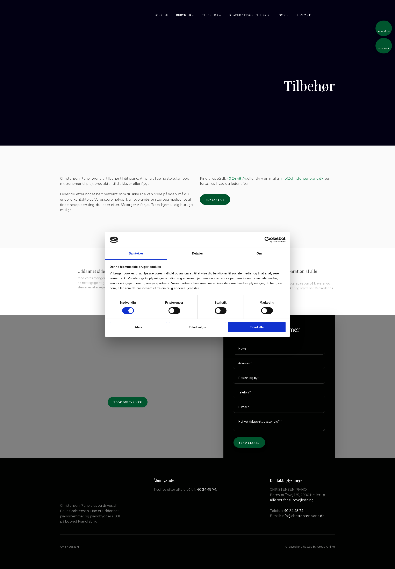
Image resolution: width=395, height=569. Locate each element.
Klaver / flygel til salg (250, 15)
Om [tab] (259, 253)
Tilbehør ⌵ (211, 15)
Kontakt (304, 15)
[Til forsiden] (79, 14)
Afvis (138, 327)
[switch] (174, 310)
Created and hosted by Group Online (310, 546)
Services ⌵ (185, 15)
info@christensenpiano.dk (302, 178)
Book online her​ (127, 402)
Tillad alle (257, 327)
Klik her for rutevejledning (292, 500)
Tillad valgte (197, 327)
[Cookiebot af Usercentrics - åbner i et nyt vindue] (268, 240)
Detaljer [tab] (197, 253)
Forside (161, 15)
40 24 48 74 (236, 178)
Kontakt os (215, 199)
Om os (283, 15)
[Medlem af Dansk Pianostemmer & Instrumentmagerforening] (78, 488)
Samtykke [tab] (136, 253)
